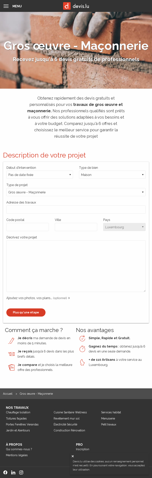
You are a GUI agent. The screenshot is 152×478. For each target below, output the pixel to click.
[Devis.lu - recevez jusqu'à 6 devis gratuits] (76, 6)
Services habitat (111, 412)
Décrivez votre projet (21, 237)
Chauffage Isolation (18, 412)
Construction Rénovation (69, 430)
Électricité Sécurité (65, 424)
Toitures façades (16, 418)
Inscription (82, 449)
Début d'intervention (21, 168)
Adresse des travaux (21, 202)
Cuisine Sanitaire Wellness (70, 412)
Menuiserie (108, 418)
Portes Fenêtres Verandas (22, 424)
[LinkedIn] (15, 472)
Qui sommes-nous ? (19, 449)
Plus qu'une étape (26, 312)
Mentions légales (17, 455)
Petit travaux (108, 424)
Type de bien (88, 168)
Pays (106, 220)
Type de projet (17, 185)
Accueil (8, 393)
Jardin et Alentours (18, 430)
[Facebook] (7, 472)
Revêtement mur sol (67, 418)
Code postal (15, 220)
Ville (58, 220)
